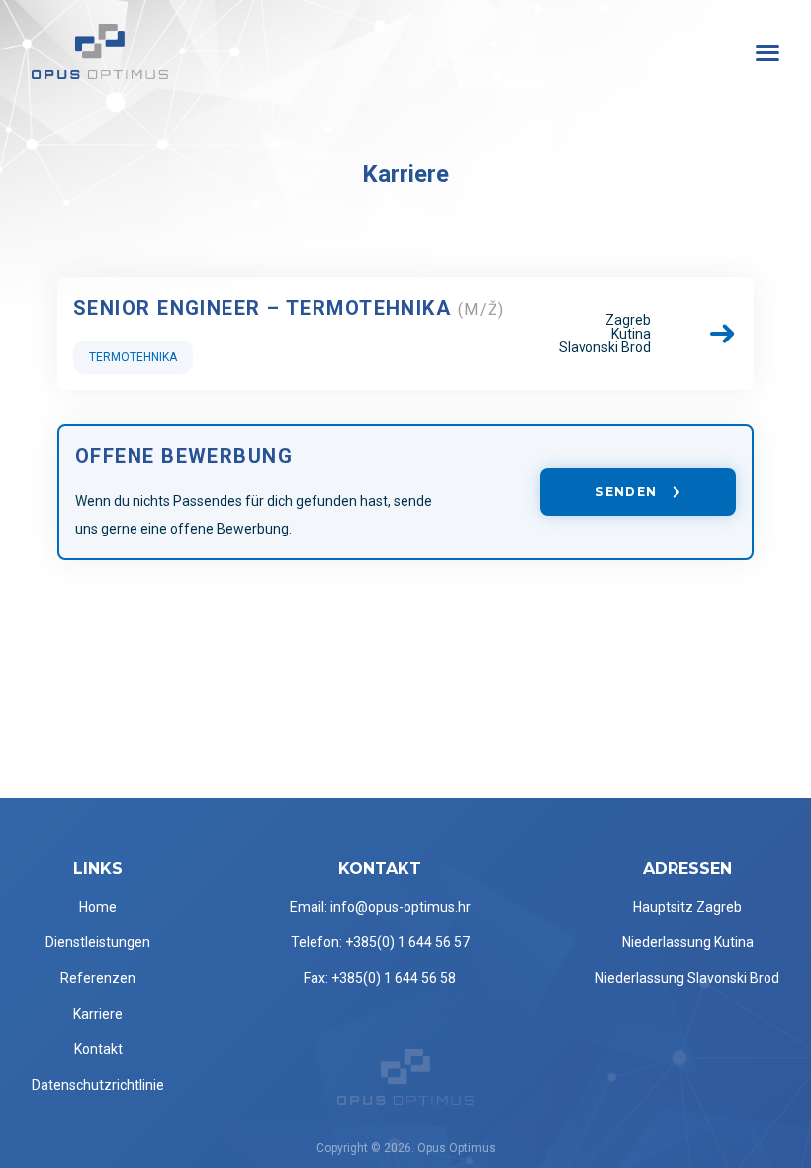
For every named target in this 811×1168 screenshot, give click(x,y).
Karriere (98, 1014)
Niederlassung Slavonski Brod (687, 978)
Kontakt (98, 1049)
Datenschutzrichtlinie (98, 1085)
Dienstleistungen (97, 942)
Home (98, 907)
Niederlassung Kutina (688, 942)
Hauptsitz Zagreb (687, 907)
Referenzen (97, 978)
